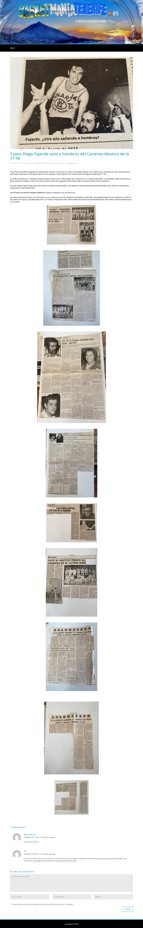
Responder (52, 837)
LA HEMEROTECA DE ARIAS (43, 163)
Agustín (60, 163)
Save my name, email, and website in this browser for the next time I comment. (42, 904)
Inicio (12, 48)
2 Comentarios (71, 163)
